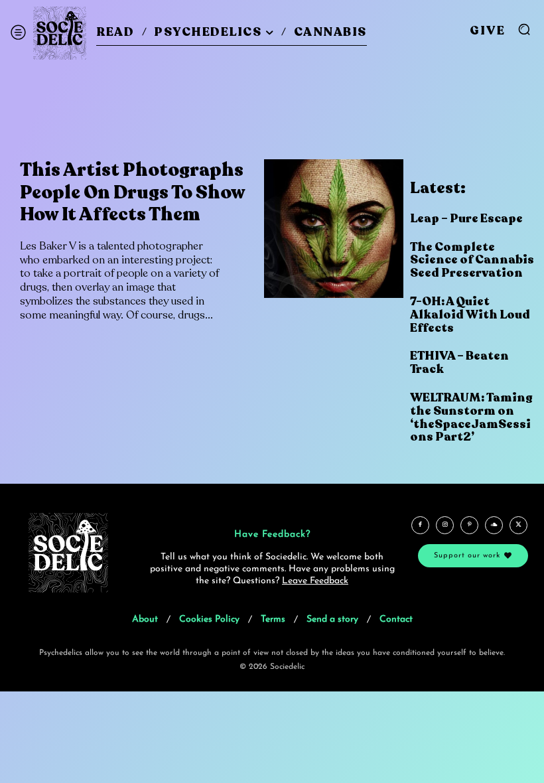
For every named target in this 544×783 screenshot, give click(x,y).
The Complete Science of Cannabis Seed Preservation (472, 260)
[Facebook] (420, 525)
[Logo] (59, 33)
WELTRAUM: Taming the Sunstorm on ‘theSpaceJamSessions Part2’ (471, 417)
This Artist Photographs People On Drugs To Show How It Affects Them (132, 192)
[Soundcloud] (494, 525)
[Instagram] (445, 525)
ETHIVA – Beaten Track (459, 362)
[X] (518, 525)
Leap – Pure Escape (466, 218)
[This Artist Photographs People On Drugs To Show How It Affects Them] (333, 228)
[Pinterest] (469, 525)
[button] (524, 29)
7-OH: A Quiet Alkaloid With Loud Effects (470, 314)
